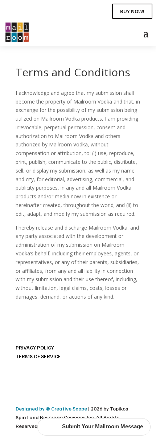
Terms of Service (38, 356)
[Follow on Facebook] (9, 10)
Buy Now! (132, 11)
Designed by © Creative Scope (52, 408)
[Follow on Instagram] (22, 10)
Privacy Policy (35, 347)
